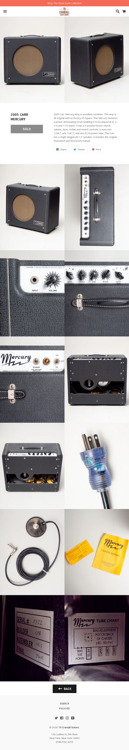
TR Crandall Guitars (68, 727)
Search (64, 703)
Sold (27, 129)
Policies (64, 708)
